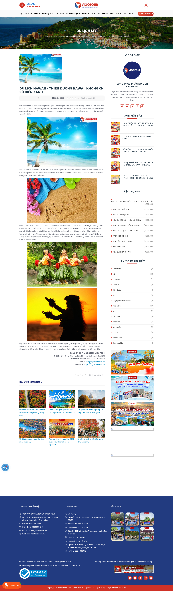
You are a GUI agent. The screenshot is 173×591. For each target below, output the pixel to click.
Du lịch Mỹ (71, 37)
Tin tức (127, 14)
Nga (114, 311)
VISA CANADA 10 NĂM (122, 252)
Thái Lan (116, 316)
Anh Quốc (117, 327)
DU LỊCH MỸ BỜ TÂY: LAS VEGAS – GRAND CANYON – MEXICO (138, 164)
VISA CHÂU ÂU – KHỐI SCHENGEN (126, 225)
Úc (114, 295)
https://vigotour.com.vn (94, 364)
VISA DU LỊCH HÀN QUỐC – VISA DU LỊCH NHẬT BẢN (132, 201)
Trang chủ (49, 37)
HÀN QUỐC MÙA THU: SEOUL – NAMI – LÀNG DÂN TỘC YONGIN (138, 124)
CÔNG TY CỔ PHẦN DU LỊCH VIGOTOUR (132, 85)
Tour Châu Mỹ (31, 14)
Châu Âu (116, 284)
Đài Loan (116, 332)
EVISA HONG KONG (120, 236)
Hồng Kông (117, 337)
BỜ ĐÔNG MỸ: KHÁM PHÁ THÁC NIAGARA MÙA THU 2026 (138, 150)
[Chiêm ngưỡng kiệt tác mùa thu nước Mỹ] (91, 420)
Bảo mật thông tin (126, 561)
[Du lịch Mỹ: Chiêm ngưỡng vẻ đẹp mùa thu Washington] (91, 391)
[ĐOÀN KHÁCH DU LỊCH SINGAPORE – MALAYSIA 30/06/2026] (132, 519)
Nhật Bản (116, 322)
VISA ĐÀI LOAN (119, 246)
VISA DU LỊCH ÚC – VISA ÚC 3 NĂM (127, 220)
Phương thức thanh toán (105, 561)
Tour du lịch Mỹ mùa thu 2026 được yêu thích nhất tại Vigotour (61, 442)
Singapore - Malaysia (122, 300)
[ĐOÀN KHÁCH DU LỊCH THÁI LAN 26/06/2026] (132, 534)
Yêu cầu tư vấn (146, 14)
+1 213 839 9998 (81, 523)
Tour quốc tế (49, 14)
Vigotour (114, 14)
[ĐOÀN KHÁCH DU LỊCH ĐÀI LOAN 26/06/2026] (147, 534)
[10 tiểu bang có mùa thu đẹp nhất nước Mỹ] (32, 420)
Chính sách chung (144, 561)
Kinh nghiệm (60, 37)
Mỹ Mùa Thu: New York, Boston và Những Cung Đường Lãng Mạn (32, 412)
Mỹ (114, 274)
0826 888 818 (37, 527)
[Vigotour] (86, 5)
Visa (62, 14)
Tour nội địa (72, 14)
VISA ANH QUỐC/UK (121, 209)
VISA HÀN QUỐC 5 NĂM (122, 241)
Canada (116, 279)
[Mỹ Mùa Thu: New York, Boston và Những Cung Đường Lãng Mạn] (32, 391)
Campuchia (118, 343)
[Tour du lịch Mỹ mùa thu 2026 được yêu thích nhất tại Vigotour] (62, 420)
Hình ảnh (101, 14)
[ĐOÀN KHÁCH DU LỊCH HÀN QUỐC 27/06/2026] (117, 534)
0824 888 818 (80, 551)
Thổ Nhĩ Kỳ (117, 268)
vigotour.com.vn (38, 534)
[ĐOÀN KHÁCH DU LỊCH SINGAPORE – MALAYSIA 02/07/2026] (117, 519)
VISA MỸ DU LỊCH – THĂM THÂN (125, 230)
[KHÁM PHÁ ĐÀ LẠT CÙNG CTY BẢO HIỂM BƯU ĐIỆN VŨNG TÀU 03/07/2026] (147, 519)
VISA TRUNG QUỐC (121, 214)
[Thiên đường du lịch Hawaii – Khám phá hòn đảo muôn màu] (62, 391)
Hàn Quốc (117, 290)
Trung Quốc (118, 306)
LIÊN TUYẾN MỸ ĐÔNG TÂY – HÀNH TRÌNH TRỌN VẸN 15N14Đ (138, 177)
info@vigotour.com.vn (95, 361)
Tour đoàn (87, 14)
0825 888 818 (80, 537)
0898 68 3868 (35, 523)
